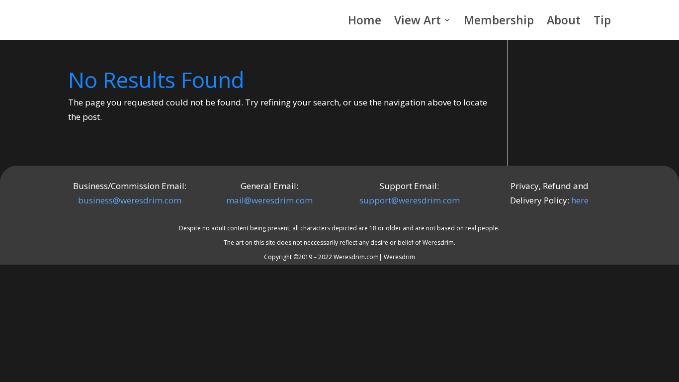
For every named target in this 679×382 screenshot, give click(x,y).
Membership (499, 22)
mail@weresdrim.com (269, 200)
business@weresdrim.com (129, 200)
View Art (417, 22)
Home (364, 22)
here (580, 200)
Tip (602, 22)
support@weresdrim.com (409, 200)
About (564, 22)
